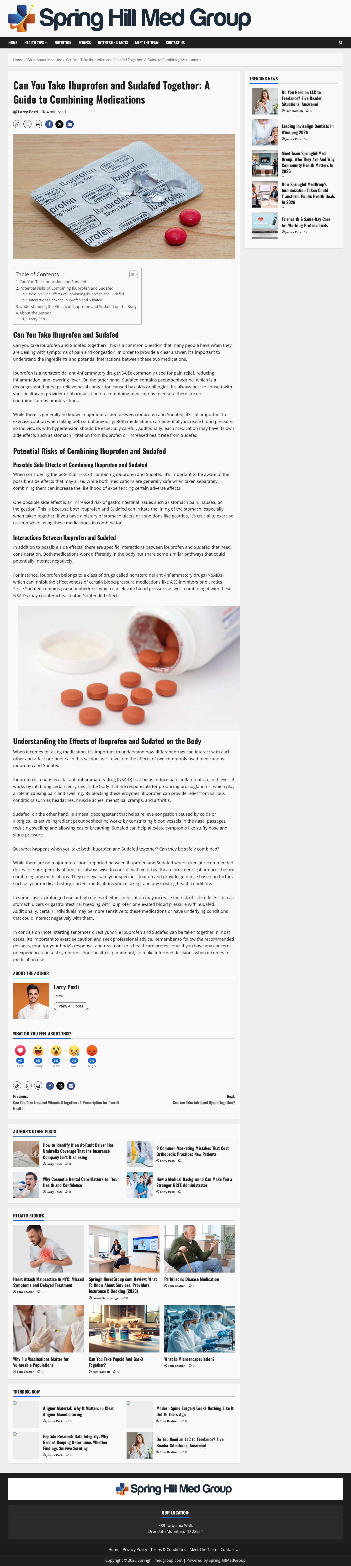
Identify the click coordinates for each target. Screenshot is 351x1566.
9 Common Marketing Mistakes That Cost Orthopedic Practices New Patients (140, 1154)
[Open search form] (341, 42)
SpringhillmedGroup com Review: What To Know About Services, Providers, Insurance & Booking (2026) (123, 1285)
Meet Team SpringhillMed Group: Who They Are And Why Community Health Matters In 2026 (265, 163)
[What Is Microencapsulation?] (199, 1328)
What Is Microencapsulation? (189, 1359)
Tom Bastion (25, 1292)
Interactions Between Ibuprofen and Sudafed (65, 300)
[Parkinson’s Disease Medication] (199, 1249)
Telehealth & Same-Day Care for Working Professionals (265, 225)
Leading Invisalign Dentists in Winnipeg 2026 (265, 132)
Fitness (85, 42)
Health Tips (34, 42)
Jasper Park (55, 1421)
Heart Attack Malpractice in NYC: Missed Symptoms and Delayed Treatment (48, 1282)
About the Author (35, 313)
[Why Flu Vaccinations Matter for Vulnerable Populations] (48, 1328)
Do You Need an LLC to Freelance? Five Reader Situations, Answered (140, 1445)
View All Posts (71, 1006)
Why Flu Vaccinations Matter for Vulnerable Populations (41, 1362)
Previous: (66, 1102)
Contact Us (175, 42)
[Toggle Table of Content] (131, 274)
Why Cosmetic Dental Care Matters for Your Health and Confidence (26, 1185)
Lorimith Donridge (105, 1298)
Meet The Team (147, 42)
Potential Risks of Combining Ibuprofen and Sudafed (66, 288)
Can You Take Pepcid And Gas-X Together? (116, 1362)
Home (12, 42)
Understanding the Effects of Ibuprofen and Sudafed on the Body (78, 306)
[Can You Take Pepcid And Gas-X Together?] (124, 1328)
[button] (17, 124)
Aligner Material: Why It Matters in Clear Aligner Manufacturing (26, 1414)
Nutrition (63, 42)
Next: (204, 1099)
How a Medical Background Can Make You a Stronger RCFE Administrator (140, 1185)
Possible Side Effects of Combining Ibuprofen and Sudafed (76, 294)
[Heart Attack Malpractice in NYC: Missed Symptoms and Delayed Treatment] (48, 1249)
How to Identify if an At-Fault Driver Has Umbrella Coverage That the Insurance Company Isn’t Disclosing (26, 1154)
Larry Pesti (28, 112)
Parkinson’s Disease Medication (191, 1279)
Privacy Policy (135, 1549)
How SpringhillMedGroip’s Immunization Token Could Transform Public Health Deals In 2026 (265, 194)
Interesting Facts (113, 42)
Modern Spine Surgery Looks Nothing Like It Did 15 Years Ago (140, 1414)
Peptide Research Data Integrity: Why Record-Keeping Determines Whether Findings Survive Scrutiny (26, 1445)
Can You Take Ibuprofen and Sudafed (53, 281)
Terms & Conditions (168, 1549)
